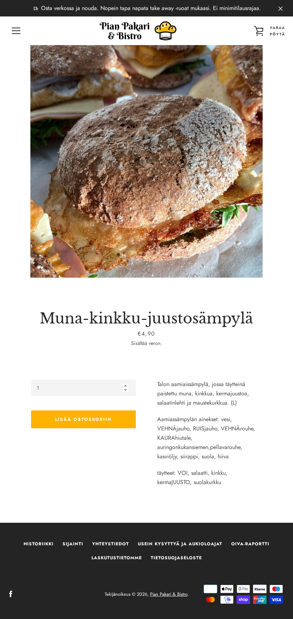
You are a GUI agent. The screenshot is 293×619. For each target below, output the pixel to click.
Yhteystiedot (110, 544)
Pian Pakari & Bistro (168, 594)
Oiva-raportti (250, 544)
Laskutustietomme (116, 558)
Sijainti (73, 544)
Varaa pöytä (277, 31)
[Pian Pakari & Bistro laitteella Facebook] (10, 594)
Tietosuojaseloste (176, 558)
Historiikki (39, 544)
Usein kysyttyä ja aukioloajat (180, 544)
